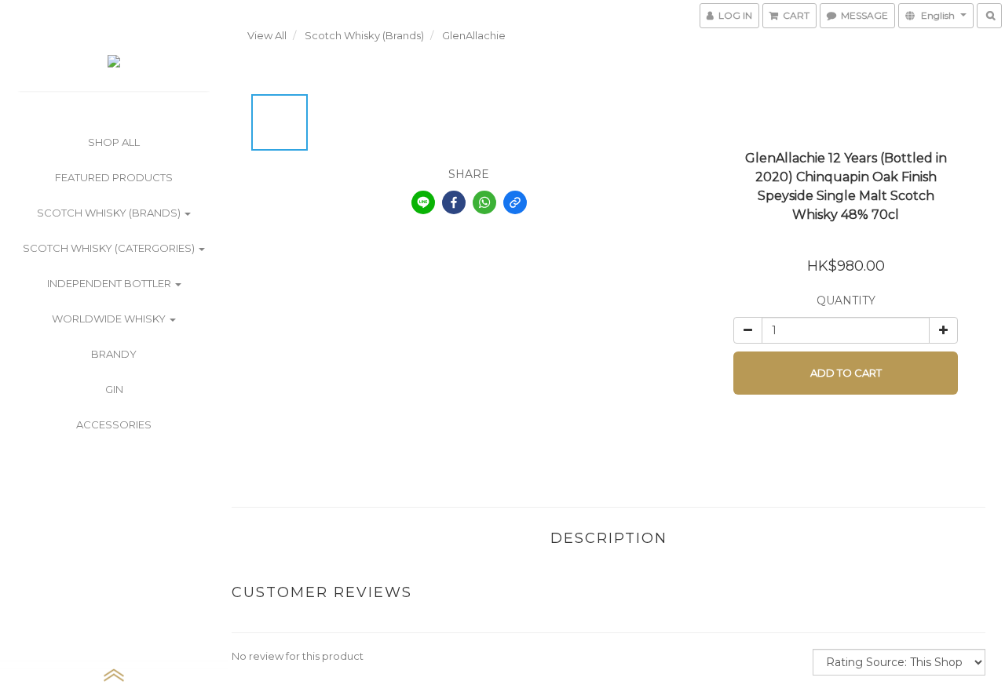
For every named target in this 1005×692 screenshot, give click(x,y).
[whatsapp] (484, 202)
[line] (423, 202)
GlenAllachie (474, 35)
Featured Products (114, 177)
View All (267, 35)
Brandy (114, 354)
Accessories (114, 424)
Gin (114, 389)
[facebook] (454, 202)
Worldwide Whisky (110, 318)
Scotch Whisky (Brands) (110, 212)
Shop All (114, 142)
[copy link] (515, 202)
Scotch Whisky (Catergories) (110, 248)
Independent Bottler (110, 283)
